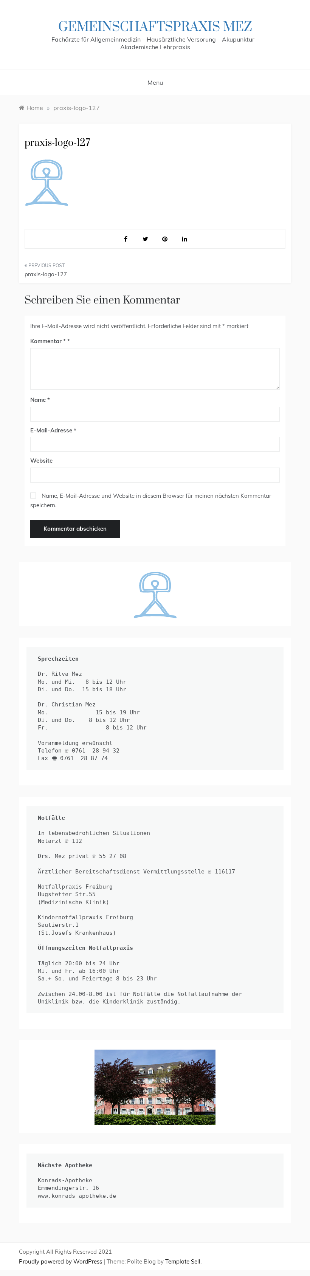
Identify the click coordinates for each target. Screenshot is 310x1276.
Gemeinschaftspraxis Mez (155, 27)
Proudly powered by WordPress (61, 1261)
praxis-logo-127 (46, 274)
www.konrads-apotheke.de (77, 1195)
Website (41, 460)
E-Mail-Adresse (53, 430)
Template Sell (182, 1261)
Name (40, 399)
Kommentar (48, 341)
